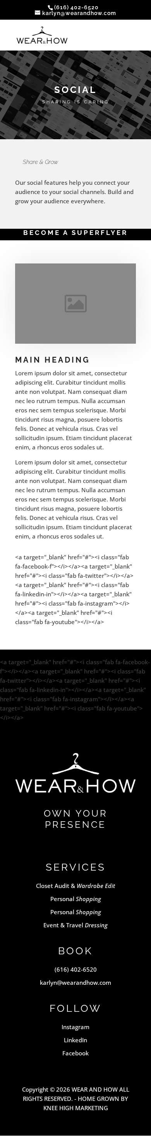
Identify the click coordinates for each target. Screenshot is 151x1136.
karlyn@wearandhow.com (75, 982)
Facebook (75, 1053)
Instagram (75, 1027)
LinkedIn (75, 1040)
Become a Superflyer (75, 232)
